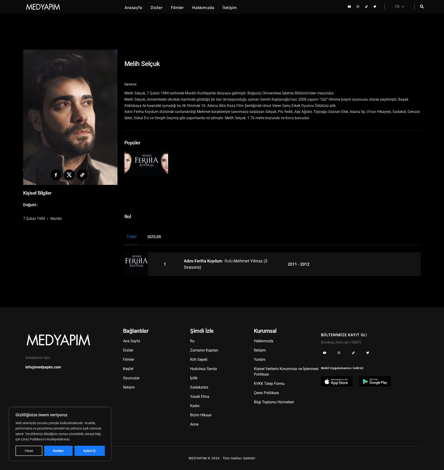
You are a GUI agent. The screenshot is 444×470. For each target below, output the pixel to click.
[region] (60, 434)
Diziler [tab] (154, 237)
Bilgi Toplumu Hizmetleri (274, 402)
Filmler (177, 7)
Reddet (58, 451)
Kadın (195, 406)
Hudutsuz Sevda (203, 369)
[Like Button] (140, 166)
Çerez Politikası (266, 393)
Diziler (157, 7)
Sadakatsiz (199, 387)
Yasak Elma (199, 396)
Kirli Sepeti (198, 359)
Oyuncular (131, 378)
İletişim (229, 7)
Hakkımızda (203, 7)
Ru (192, 341)
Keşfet (128, 369)
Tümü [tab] (131, 237)
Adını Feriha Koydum (203, 261)
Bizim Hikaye (200, 415)
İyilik (193, 378)
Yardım (259, 359)
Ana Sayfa (131, 341)
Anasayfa (133, 7)
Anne (194, 424)
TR (397, 6)
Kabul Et (89, 451)
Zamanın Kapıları (204, 350)
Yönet (29, 451)
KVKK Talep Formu (269, 383)
